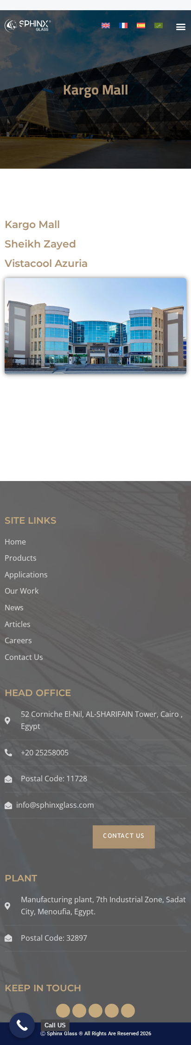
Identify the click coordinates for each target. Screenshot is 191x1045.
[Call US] (22, 1025)
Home (15, 542)
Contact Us (24, 657)
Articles (18, 624)
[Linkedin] (112, 1011)
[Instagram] (79, 1011)
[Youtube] (128, 1011)
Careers (18, 640)
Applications (26, 575)
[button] (181, 26)
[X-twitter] (95, 1011)
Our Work (21, 591)
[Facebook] (63, 1011)
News (14, 607)
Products (21, 558)
